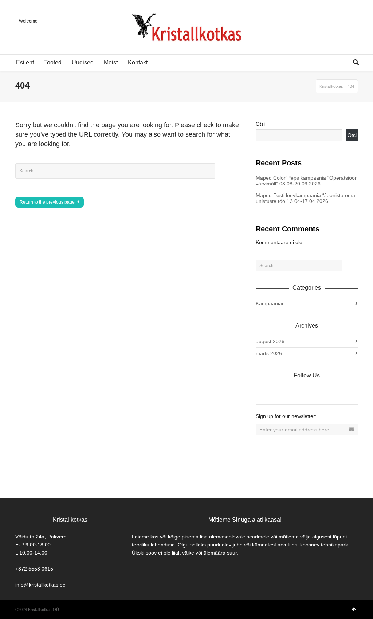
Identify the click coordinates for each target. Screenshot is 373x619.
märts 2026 (269, 353)
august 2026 (270, 341)
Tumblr (342, 391)
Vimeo (309, 391)
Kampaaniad (270, 303)
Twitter (293, 391)
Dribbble (261, 391)
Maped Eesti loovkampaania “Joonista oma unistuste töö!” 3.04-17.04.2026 (305, 198)
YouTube (325, 391)
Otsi (260, 124)
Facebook (277, 391)
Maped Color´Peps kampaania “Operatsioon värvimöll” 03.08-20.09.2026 (307, 181)
